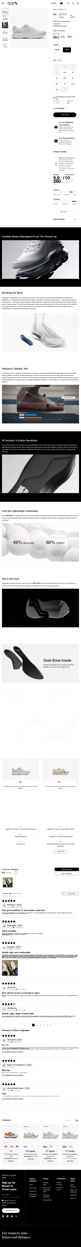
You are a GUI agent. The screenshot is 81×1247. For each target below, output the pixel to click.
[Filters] (63, 893)
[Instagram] (3, 1216)
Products (61, 9)
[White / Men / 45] (51, 1146)
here (70, 143)
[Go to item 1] (8, 882)
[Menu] (3, 3)
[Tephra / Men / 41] (17, 1146)
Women (57, 49)
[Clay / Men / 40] (6, 1146)
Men (66, 49)
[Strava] (16, 1216)
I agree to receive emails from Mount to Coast (9, 1203)
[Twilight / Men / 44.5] (25, 1146)
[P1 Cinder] (70, 1133)
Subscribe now (11, 1210)
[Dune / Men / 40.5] (11, 1146)
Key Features (59, 219)
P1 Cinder (70, 1151)
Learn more (60, 851)
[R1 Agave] (31, 1133)
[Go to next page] (51, 1025)
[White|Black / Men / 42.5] (45, 1146)
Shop (55, 9)
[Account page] (73, 3)
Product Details (59, 152)
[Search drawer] (68, 3)
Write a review (67, 869)
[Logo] (12, 3)
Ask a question (67, 873)
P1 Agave (50, 1151)
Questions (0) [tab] (17, 893)
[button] (10, 968)
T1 (11, 1151)
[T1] (11, 1133)
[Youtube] (12, 1216)
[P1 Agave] (50, 1133)
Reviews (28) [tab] (7, 893)
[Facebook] (7, 1216)
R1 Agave (30, 1151)
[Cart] (77, 3)
